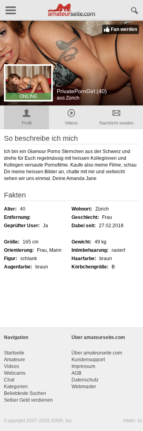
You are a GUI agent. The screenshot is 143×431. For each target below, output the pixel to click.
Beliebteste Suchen (25, 393)
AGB (76, 373)
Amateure (14, 359)
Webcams (14, 373)
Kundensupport (88, 359)
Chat (9, 380)
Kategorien (16, 386)
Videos (11, 366)
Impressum (83, 366)
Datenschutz (85, 380)
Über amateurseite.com (97, 353)
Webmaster (84, 386)
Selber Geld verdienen (28, 400)
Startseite (14, 353)
